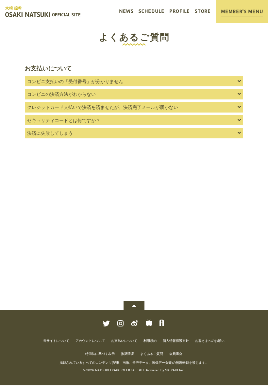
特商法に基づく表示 (100, 354)
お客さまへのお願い (210, 340)
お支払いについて (124, 340)
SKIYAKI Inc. (175, 370)
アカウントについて (90, 340)
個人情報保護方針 (176, 340)
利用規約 (150, 340)
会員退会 (175, 354)
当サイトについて (56, 340)
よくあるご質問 (151, 354)
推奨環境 (127, 354)
